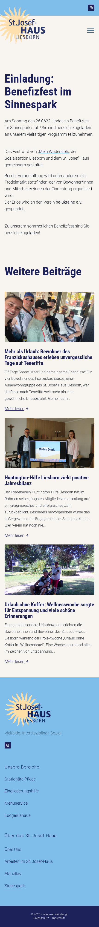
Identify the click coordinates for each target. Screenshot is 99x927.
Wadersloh (58, 151)
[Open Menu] (90, 30)
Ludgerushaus (18, 815)
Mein (44, 151)
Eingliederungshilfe (22, 791)
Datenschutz (41, 918)
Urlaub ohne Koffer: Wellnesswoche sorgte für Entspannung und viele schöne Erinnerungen (49, 610)
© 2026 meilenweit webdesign (49, 914)
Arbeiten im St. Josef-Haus (29, 861)
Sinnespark (15, 885)
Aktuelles (13, 873)
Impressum (59, 918)
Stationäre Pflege (20, 779)
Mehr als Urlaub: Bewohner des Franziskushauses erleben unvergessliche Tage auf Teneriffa (48, 357)
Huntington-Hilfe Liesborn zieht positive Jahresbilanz (47, 480)
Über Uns (13, 849)
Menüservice (16, 803)
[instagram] (91, 8)
